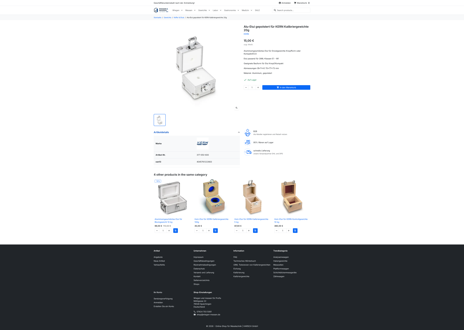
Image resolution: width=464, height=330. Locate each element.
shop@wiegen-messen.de (208, 314)
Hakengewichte (280, 261)
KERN (246, 34)
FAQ (235, 257)
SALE (257, 10)
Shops (196, 284)
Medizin (245, 10)
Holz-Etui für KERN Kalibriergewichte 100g (211, 220)
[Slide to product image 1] (160, 120)
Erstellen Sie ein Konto (164, 306)
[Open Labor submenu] (220, 10)
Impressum (198, 257)
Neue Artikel (159, 261)
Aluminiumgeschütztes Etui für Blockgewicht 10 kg (168, 220)
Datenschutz (199, 268)
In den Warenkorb (286, 87)
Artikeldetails (161, 132)
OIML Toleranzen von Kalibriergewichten (251, 265)
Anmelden (158, 302)
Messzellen (278, 265)
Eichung (237, 268)
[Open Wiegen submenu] (181, 10)
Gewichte (202, 10)
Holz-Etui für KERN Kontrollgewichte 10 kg (291, 220)
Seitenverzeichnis (201, 280)
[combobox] (291, 10)
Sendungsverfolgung (163, 298)
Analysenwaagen (281, 257)
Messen (188, 10)
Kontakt (197, 276)
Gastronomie (230, 10)
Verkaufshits (159, 265)
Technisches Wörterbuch (244, 261)
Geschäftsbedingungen (204, 261)
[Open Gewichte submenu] (209, 10)
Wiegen (175, 10)
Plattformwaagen (281, 268)
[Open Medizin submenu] (251, 10)
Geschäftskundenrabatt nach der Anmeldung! (174, 3)
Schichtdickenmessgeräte (285, 272)
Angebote (158, 257)
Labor (215, 10)
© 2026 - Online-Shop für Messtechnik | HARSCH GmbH (232, 326)
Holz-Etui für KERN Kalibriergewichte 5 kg (251, 220)
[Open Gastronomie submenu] (238, 10)
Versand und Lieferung (204, 272)
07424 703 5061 (204, 311)
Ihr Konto (158, 292)
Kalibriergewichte (241, 276)
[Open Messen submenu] (194, 10)
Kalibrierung (238, 272)
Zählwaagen (278, 276)
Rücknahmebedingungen (205, 265)
